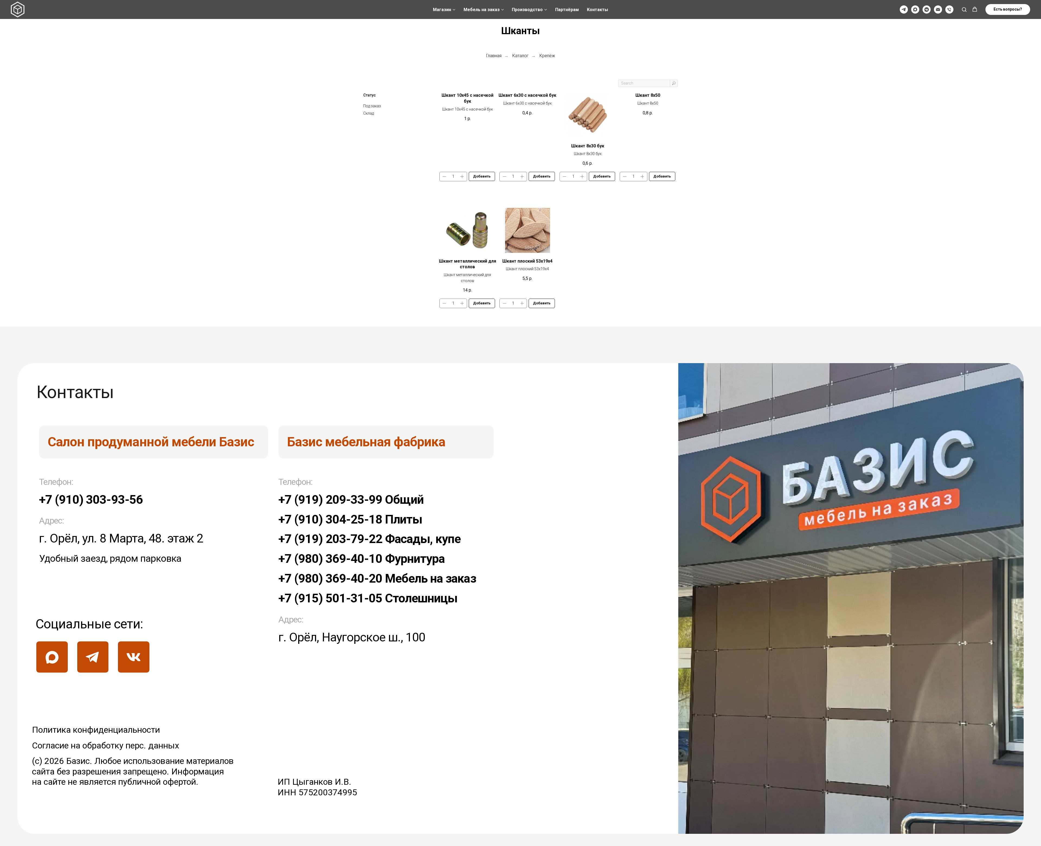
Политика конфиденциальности (96, 730)
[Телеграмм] (904, 9)
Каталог (520, 55)
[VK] (927, 9)
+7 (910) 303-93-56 (91, 499)
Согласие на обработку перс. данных (105, 745)
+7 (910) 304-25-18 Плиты (350, 519)
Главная (494, 55)
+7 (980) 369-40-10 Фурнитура (361, 558)
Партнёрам (567, 9)
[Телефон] (949, 9)
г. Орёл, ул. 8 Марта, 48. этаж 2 (121, 538)
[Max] (915, 9)
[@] (938, 9)
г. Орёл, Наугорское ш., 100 (351, 637)
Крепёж (547, 55)
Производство (527, 9)
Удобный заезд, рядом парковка (110, 558)
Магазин (442, 9)
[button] (964, 9)
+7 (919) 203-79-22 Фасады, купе (369, 539)
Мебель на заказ (482, 9)
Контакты (597, 9)
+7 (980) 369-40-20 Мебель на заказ (377, 578)
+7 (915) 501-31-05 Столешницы (367, 598)
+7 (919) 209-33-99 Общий (351, 499)
